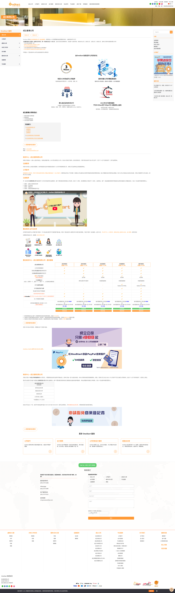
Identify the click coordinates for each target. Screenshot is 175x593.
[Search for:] (163, 32)
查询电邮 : (43, 498)
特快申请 (64, 311)
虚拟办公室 (44, 4)
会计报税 (51, 4)
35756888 (55, 316)
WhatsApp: (43, 486)
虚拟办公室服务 (108, 81)
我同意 (151, 591)
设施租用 (4, 60)
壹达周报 (156, 42)
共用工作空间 (11, 47)
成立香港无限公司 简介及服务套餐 (34, 138)
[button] (26, 35)
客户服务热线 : (44, 492)
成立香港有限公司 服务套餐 (33, 135)
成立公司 (30, 4)
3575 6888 (29, 149)
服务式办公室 (58, 4)
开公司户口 (104, 232)
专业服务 (72, 4)
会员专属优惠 (157, 48)
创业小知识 (156, 44)
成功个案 (79, 4)
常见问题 (164, 548)
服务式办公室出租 (99, 81)
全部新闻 (156, 40)
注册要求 (28, 129)
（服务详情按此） (39, 277)
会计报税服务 (116, 81)
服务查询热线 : (44, 480)
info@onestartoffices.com (32, 150)
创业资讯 (66, 4)
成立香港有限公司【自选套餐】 (37, 39)
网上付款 (164, 545)
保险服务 (85, 4)
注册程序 (28, 132)
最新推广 (156, 46)
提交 (111, 518)
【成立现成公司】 (40, 235)
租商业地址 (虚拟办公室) (120, 232)
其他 (107, 482)
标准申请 (64, 308)
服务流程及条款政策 (94, 4)
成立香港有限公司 (30, 127)
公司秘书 (37, 4)
